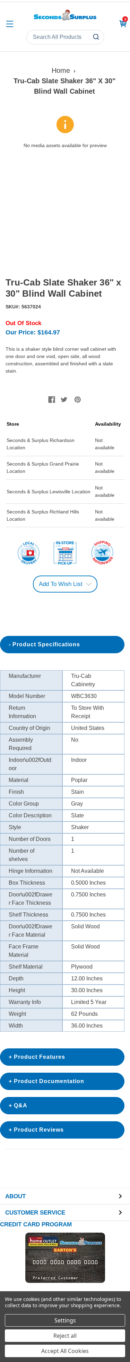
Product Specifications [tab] (46, 644)
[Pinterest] (77, 399)
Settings (65, 1320)
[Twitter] (64, 399)
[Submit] (97, 37)
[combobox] (65, 37)
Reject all (65, 1335)
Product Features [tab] (39, 1057)
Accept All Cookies (65, 1351)
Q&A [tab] (20, 1105)
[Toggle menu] (9, 23)
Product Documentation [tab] (49, 1081)
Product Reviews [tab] (39, 1130)
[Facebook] (51, 399)
